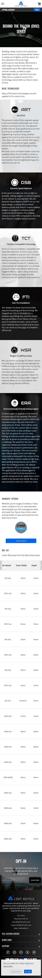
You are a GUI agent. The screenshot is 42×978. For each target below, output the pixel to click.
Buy (37, 9)
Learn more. (8, 966)
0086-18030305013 (21, 928)
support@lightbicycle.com (21, 925)
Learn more (21, 541)
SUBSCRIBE (35, 880)
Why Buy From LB (21, 919)
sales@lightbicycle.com (21, 922)
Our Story (21, 915)
